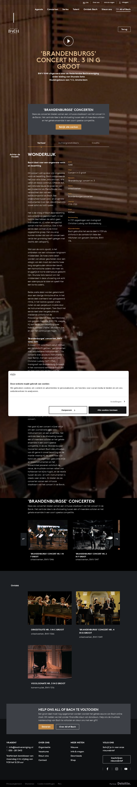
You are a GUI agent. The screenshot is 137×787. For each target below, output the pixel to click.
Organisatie (44, 747)
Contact (43, 760)
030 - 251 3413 (14, 750)
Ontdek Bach (90, 9)
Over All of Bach (67, 726)
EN (87, 2)
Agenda (39, 9)
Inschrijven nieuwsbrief (117, 759)
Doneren (46, 726)
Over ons (96, 2)
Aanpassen (66, 410)
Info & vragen (109, 2)
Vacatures (44, 751)
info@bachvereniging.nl (19, 747)
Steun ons (107, 9)
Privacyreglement (14, 784)
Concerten (52, 9)
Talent (76, 9)
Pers (59, 784)
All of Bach (125, 9)
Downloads (76, 756)
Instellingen (116, 401)
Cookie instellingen (46, 784)
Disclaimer (29, 784)
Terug (124, 29)
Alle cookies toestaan (107, 410)
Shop (73, 760)
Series (65, 9)
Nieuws (74, 747)
